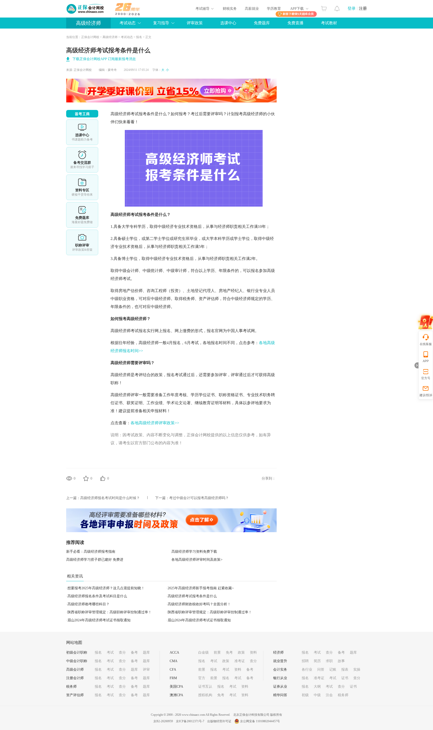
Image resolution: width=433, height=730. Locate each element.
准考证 (239, 661)
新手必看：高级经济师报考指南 (90, 551)
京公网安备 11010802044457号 (260, 721)
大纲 (317, 686)
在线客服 (426, 344)
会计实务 (280, 669)
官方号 (425, 378)
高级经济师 (88, 23)
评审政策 (195, 23)
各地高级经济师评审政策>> (155, 423)
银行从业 (280, 678)
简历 (317, 661)
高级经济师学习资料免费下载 (194, 551)
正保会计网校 (90, 37)
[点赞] (103, 478)
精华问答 (280, 695)
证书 (344, 678)
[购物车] (324, 7)
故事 (341, 661)
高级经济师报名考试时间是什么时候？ (110, 498)
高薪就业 (252, 9)
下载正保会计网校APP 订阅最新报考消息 (104, 59)
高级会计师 (75, 669)
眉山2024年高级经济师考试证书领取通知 (99, 620)
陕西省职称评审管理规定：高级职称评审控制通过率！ (109, 612)
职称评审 (82, 242)
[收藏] (86, 478)
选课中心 (228, 23)
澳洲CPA (176, 695)
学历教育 (274, 9)
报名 (139, 37)
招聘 (305, 661)
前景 (217, 652)
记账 (332, 669)
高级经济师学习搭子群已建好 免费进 (94, 559)
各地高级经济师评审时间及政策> (197, 559)
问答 (320, 669)
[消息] (337, 7)
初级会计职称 (76, 652)
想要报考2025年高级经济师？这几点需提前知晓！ (106, 588)
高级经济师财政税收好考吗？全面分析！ (199, 604)
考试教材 (329, 23)
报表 (344, 669)
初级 (305, 695)
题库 (146, 652)
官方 (201, 678)
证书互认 (205, 686)
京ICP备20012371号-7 (190, 721)
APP (426, 361)
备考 (134, 652)
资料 (253, 652)
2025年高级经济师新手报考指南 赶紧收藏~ (201, 588)
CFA (173, 669)
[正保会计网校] (85, 9)
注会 (329, 695)
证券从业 (280, 686)
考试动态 (127, 37)
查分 (122, 652)
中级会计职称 (76, 661)
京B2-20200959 (163, 721)
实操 (356, 669)
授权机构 (205, 695)
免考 (229, 652)
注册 (363, 8)
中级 (317, 695)
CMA (173, 661)
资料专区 (82, 187)
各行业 (307, 669)
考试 (110, 652)
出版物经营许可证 (219, 721)
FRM (173, 678)
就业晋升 (280, 661)
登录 (352, 8)
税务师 (71, 686)
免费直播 (295, 23)
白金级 (203, 652)
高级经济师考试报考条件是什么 (192, 596)
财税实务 (230, 9)
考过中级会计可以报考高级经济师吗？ (199, 498)
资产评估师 (75, 695)
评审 (146, 669)
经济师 (278, 652)
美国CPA (176, 686)
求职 (329, 661)
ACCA (174, 652)
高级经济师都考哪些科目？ (88, 604)
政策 (241, 652)
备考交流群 (82, 159)
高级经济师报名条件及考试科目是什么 (97, 596)
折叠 (416, 365)
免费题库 (262, 23)
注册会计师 (75, 678)
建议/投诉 (425, 395)
